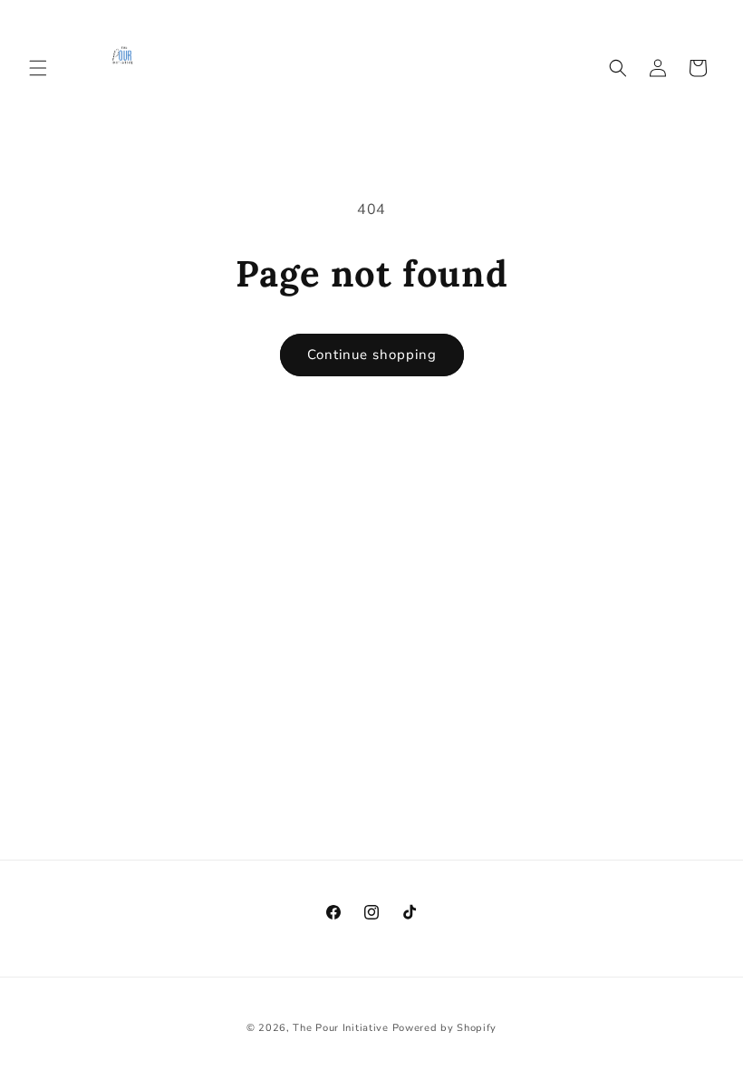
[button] (38, 68)
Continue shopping (372, 354)
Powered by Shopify (444, 1028)
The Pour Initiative (340, 1028)
